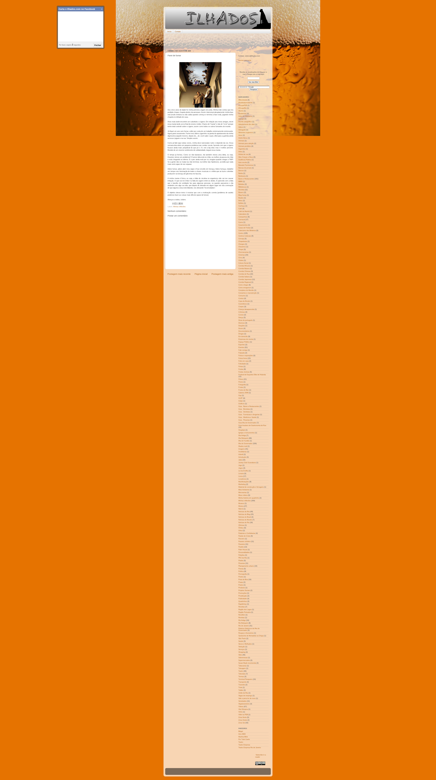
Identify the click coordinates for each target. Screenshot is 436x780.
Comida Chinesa (244, 271)
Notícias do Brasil (244, 517)
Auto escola (242, 162)
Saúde (240, 641)
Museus (241, 503)
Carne (240, 222)
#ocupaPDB (242, 105)
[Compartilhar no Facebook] (180, 203)
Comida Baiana (243, 268)
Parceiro (241, 539)
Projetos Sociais (244, 590)
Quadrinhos (242, 601)
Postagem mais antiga (222, 274)
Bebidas (241, 184)
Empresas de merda (245, 339)
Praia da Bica (243, 579)
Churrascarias (243, 252)
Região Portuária (244, 612)
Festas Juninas (243, 372)
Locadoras (242, 479)
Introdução (242, 457)
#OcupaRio (242, 108)
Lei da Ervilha (243, 471)
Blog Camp (242, 195)
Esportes (241, 345)
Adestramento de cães (246, 124)
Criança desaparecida (246, 309)
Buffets (240, 203)
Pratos (240, 585)
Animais (241, 141)
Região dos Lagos (244, 609)
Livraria (241, 473)
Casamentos (243, 225)
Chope (240, 249)
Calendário (242, 214)
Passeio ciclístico (244, 541)
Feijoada (241, 353)
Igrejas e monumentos (246, 433)
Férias (240, 366)
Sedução (241, 647)
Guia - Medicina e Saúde (247, 417)
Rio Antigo (242, 620)
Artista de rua (243, 154)
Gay (239, 395)
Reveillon (241, 615)
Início (169, 31)
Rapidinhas (242, 604)
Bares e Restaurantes (246, 179)
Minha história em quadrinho (248, 498)
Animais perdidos (244, 146)
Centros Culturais (244, 236)
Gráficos (241, 403)
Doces (240, 328)
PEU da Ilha (242, 558)
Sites (240, 655)
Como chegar (243, 285)
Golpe (240, 401)
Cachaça (241, 206)
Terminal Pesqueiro (245, 679)
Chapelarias (242, 241)
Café (240, 209)
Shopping (241, 652)
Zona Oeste (242, 720)
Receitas (241, 607)
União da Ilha (243, 693)
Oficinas (241, 525)
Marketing (242, 484)
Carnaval (241, 219)
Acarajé (241, 119)
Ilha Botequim (243, 438)
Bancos (241, 170)
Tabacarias (242, 666)
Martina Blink (243, 737)
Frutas (240, 387)
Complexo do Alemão (246, 290)
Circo (240, 257)
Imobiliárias (242, 452)
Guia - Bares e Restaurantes (248, 406)
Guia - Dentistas (244, 412)
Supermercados (244, 660)
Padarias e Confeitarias (246, 533)
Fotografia (242, 385)
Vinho (240, 712)
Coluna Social (243, 263)
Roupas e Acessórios (246, 633)
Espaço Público (243, 342)
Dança (240, 317)
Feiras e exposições (245, 355)
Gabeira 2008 (243, 393)
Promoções (242, 593)
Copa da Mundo (244, 301)
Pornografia (242, 574)
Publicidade (242, 598)
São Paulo (242, 638)
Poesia (240, 569)
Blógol (240, 731)
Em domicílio (243, 336)
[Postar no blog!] (175, 203)
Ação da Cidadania (245, 116)
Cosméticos (242, 304)
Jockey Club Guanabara (247, 462)
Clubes (240, 260)
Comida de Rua (244, 274)
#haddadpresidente (245, 103)
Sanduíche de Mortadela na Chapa (251, 636)
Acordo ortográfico (245, 121)
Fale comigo (242, 350)
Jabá (240, 460)
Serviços (241, 649)
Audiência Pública (244, 160)
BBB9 (240, 181)
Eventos (241, 347)
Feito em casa (243, 361)
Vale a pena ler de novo (246, 698)
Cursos (241, 315)
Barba (240, 173)
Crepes (241, 306)
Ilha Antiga (242, 435)
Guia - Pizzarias (244, 420)
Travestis (241, 685)
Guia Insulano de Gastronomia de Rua (252, 425)
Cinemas (241, 255)
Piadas (240, 560)
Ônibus (241, 528)
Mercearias (242, 492)
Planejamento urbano (246, 566)
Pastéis (241, 547)
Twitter (240, 690)
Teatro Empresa (244, 745)
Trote (240, 687)
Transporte (242, 682)
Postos (240, 577)
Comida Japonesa (244, 279)
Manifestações (243, 482)
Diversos (241, 323)
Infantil (240, 454)
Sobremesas (243, 657)
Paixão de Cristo (244, 536)
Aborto (240, 111)
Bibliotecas (242, 187)
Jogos (240, 468)
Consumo (241, 296)
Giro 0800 (242, 734)
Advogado (242, 130)
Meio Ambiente (243, 490)
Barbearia (241, 176)
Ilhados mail (242, 446)
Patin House (242, 549)
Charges (241, 244)
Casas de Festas (244, 228)
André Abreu (242, 138)
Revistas (241, 617)
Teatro (240, 671)
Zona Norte (242, 717)
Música (241, 506)
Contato (178, 31)
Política (241, 571)
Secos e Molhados (245, 644)
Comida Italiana (244, 277)
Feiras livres (242, 358)
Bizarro (241, 192)
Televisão (241, 674)
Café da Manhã (244, 211)
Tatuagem (242, 668)
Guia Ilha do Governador (247, 423)
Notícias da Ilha (244, 511)
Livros (240, 476)
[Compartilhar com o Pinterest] (182, 203)
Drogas (241, 334)
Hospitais (241, 430)
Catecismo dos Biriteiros (247, 230)
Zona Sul (241, 723)
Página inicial (201, 274)
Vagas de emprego (245, 695)
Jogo (240, 465)
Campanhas (242, 217)
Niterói (240, 509)
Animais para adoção (246, 143)
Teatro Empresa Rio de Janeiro (249, 747)
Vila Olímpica (243, 709)
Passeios (241, 544)
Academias (242, 113)
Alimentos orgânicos (245, 132)
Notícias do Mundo (245, 520)
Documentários (243, 331)
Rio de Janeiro (243, 626)
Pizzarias (241, 563)
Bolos (240, 200)
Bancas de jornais (244, 168)
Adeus (240, 127)
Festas (240, 369)
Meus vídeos (243, 495)
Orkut (240, 530)
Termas (241, 676)
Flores (240, 382)
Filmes (240, 379)
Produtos (241, 588)
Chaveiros (242, 247)
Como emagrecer (244, 287)
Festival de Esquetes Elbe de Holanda (252, 375)
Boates (240, 198)
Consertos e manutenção (247, 293)
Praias (240, 582)
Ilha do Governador (245, 443)
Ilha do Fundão (243, 441)
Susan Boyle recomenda (247, 663)
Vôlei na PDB (243, 714)
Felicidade (242, 364)
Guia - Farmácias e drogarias (249, 414)
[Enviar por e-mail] (173, 203)
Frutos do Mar (243, 390)
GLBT (240, 398)
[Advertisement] (218, 42)
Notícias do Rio (243, 522)
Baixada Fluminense (245, 165)
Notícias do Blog (244, 514)
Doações (241, 326)
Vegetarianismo (244, 704)
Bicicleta (241, 190)
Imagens (241, 449)
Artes (240, 151)
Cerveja (241, 239)
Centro (240, 233)
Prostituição (242, 596)
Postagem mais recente (179, 274)
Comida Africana (244, 266)
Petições (241, 555)
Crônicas (241, 312)
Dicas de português (245, 320)
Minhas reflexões (179, 206)
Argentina (241, 149)
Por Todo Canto (244, 739)
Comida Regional (244, 282)
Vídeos (240, 706)
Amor (240, 135)
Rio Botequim (243, 623)
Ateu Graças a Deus (245, 157)
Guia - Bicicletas (244, 409)
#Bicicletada (242, 100)
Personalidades (244, 552)
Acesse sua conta (244, 60)
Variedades (242, 701)
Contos (241, 298)
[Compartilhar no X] (177, 203)
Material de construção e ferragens (251, 487)
